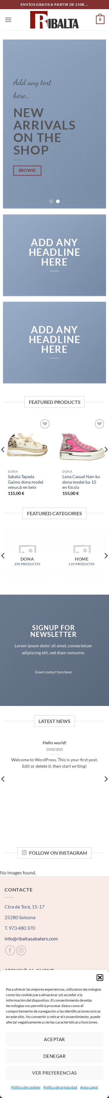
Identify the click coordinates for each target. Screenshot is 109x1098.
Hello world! (55, 742)
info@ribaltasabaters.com (31, 938)
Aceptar (54, 1039)
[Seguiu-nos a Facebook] (10, 950)
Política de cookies (25, 1087)
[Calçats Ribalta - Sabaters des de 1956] (54, 20)
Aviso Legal (89, 1087)
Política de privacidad (60, 1087)
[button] (100, 978)
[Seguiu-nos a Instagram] (21, 950)
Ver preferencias (54, 1072)
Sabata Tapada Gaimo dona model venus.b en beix (25, 482)
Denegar (54, 1056)
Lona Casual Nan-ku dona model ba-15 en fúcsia (81, 482)
